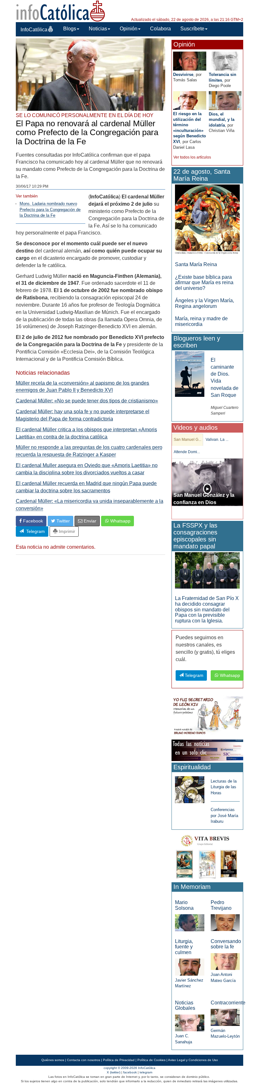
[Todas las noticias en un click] (207, 750)
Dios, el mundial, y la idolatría (221, 120)
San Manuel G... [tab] (187, 439)
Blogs (69, 28)
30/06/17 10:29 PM (32, 186)
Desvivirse (183, 74)
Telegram (34, 531)
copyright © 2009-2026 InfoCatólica (129, 1068)
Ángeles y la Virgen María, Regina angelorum (204, 303)
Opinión (128, 28)
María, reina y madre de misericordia (201, 321)
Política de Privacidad (119, 1060)
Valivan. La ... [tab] (217, 439)
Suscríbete (192, 28)
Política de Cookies (151, 1060)
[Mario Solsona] (189, 922)
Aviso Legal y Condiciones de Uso (193, 1060)
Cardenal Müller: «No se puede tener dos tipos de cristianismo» (87, 400)
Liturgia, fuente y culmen (184, 947)
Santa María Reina (196, 264)
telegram (146, 1072)
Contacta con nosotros (83, 1060)
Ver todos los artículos (192, 157)
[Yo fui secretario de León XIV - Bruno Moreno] (207, 716)
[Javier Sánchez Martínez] (189, 966)
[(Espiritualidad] (189, 787)
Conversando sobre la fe (226, 944)
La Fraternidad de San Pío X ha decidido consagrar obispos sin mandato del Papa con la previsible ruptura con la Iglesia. (207, 609)
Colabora (160, 28)
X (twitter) (113, 1072)
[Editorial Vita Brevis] (207, 855)
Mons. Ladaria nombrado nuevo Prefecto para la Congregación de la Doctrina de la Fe (50, 209)
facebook (130, 1072)
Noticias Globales (185, 1005)
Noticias (98, 28)
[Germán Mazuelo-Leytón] (225, 1017)
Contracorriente (228, 1002)
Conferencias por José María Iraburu (224, 815)
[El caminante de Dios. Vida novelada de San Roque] (189, 373)
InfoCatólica (34, 29)
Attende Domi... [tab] (187, 452)
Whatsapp (119, 520)
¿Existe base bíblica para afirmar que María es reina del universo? (204, 282)
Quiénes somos (52, 1060)
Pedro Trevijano (221, 905)
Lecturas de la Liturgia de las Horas (224, 787)
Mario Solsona (184, 905)
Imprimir (66, 531)
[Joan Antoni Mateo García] (225, 961)
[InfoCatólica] (60, 10)
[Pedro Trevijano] (225, 922)
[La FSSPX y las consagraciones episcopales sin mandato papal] (207, 570)
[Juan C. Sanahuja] (189, 1022)
